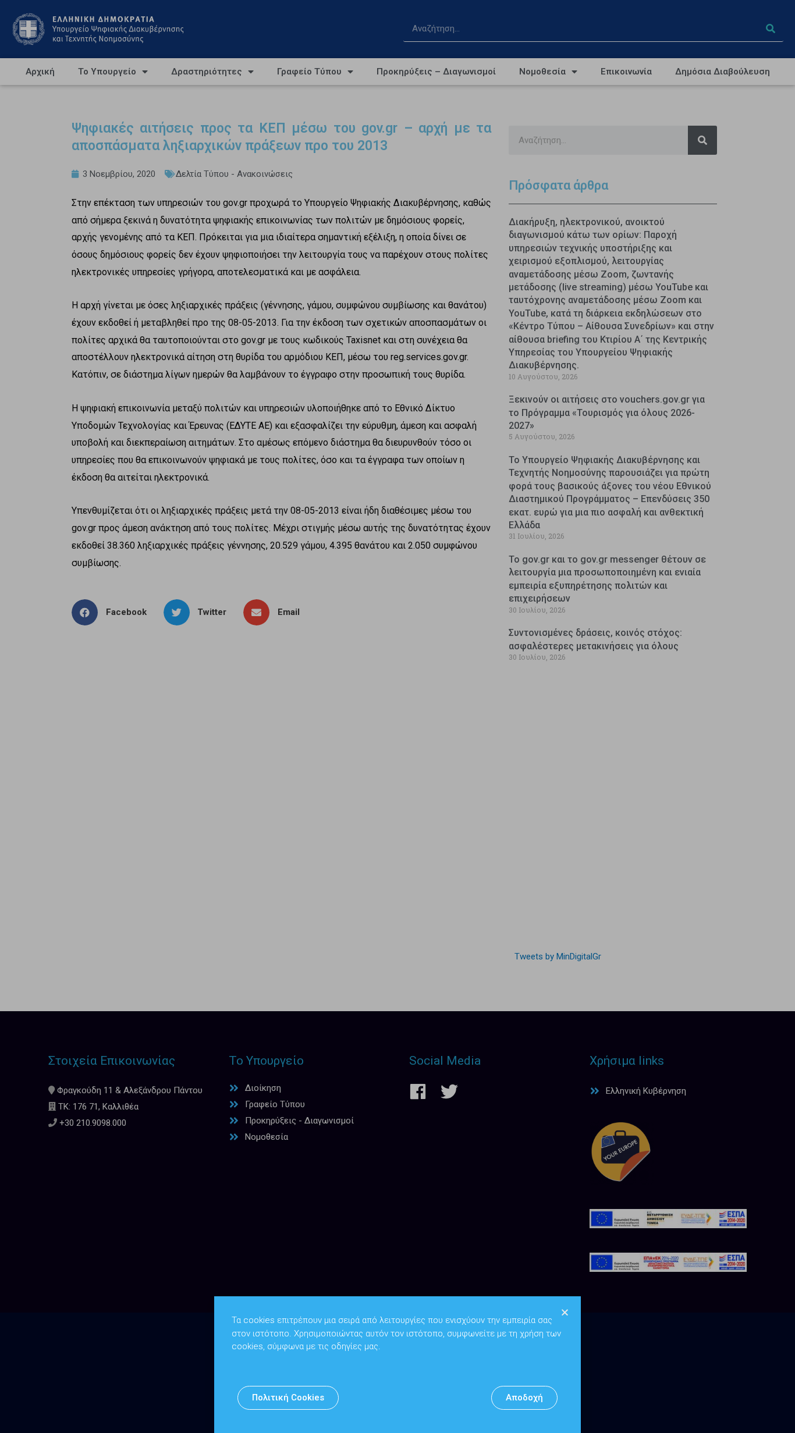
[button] (288, 1398)
